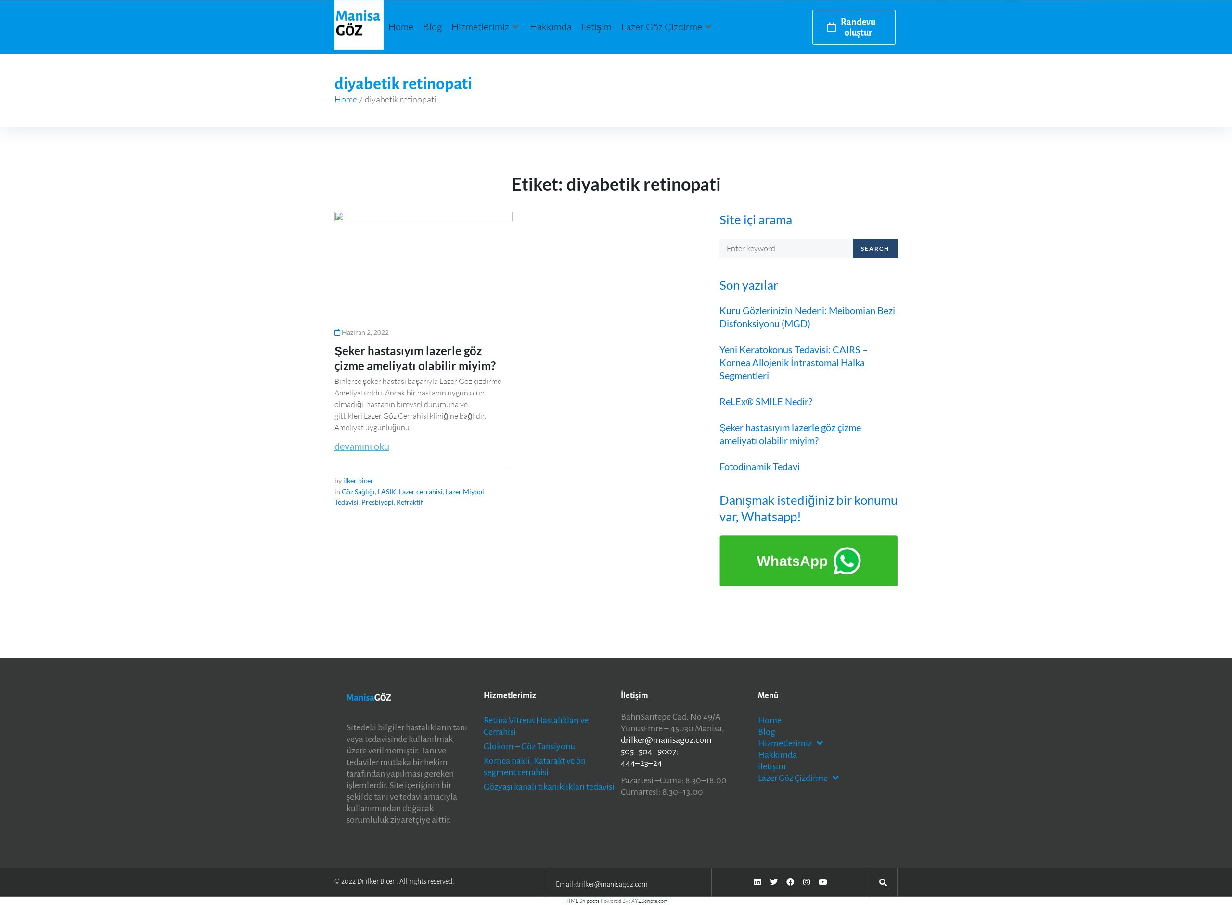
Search (875, 248)
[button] (486, 27)
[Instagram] (806, 882)
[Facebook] (790, 882)
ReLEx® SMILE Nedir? (765, 401)
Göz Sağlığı (358, 491)
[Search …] (883, 882)
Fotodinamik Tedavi (759, 466)
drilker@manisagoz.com (666, 740)
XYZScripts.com (649, 900)
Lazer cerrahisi (421, 491)
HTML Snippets (582, 900)
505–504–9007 (648, 751)
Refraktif (410, 502)
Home (345, 99)
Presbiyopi (377, 502)
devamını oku (361, 446)
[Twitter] (774, 882)
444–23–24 (641, 763)
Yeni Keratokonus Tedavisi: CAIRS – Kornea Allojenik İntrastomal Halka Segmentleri (793, 362)
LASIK (387, 491)
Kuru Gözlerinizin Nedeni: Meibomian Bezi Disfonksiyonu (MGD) (807, 317)
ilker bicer (358, 480)
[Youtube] (823, 882)
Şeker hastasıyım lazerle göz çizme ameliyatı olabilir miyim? (790, 433)
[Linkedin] (757, 882)
